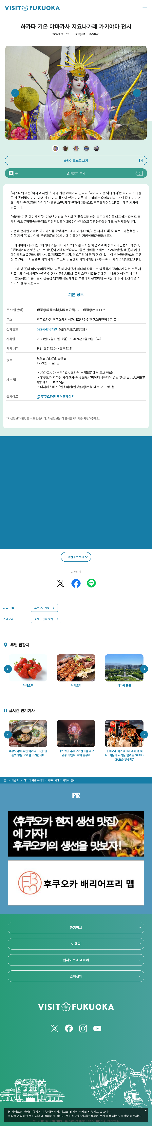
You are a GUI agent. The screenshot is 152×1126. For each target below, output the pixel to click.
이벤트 (15, 780)
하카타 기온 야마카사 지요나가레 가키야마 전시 (49, 780)
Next (137, 93)
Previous (15, 93)
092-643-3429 (47, 329)
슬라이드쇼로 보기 (76, 160)
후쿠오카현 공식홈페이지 (57, 396)
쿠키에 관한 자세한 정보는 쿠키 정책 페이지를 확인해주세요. (103, 1116)
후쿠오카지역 (42, 608)
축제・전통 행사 (43, 619)
